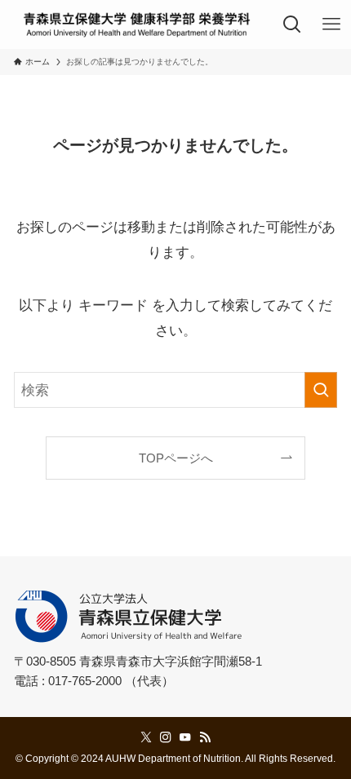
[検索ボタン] (293, 24)
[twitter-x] (146, 737)
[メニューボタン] (331, 24)
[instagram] (165, 737)
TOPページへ (176, 458)
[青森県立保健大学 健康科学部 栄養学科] (136, 24)
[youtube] (185, 737)
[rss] (205, 737)
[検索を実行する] (320, 390)
